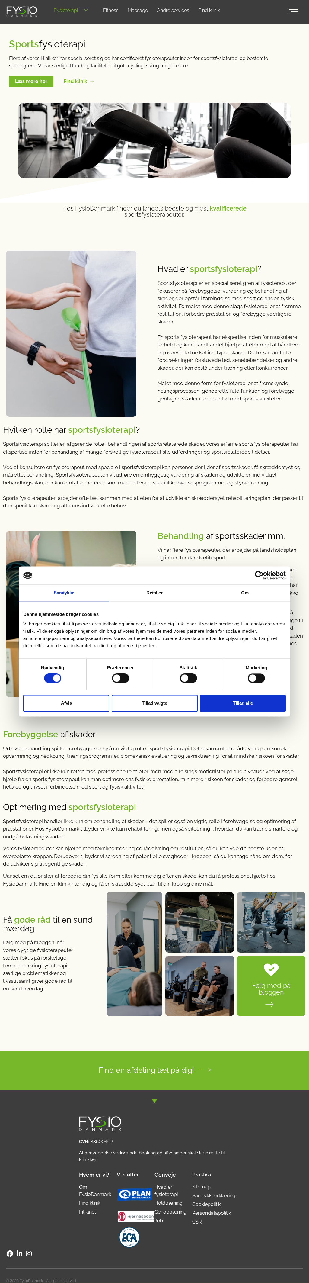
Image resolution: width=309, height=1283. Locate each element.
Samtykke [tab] (64, 592)
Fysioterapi (66, 10)
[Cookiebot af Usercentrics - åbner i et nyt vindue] (259, 575)
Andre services (173, 10)
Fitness (111, 10)
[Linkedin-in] (19, 1254)
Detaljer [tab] (154, 592)
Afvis (66, 703)
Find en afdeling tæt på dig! (146, 1070)
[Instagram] (29, 1254)
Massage (138, 10)
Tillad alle (243, 703)
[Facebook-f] (10, 1254)
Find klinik (209, 10)
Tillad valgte (154, 703)
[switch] (120, 678)
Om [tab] (245, 592)
